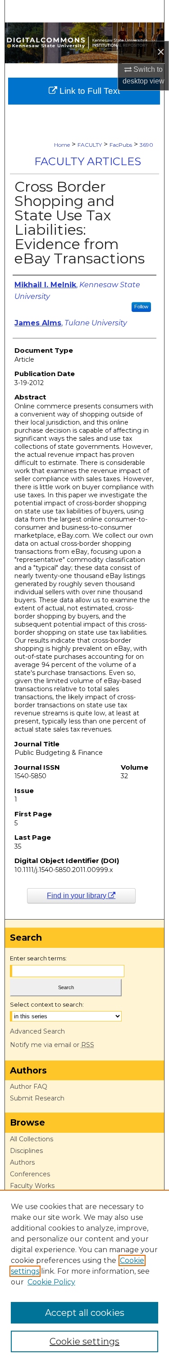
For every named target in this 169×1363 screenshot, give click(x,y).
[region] (84, 1276)
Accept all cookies (84, 1312)
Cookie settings (84, 1341)
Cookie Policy (51, 1282)
